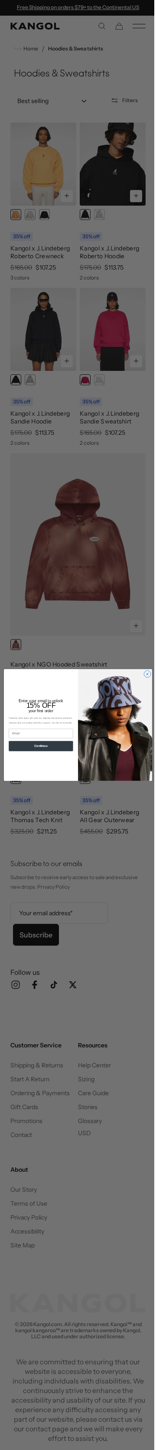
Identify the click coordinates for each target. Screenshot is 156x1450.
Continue (38, 745)
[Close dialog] (144, 674)
